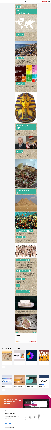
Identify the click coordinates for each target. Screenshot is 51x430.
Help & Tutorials (39, 412)
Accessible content (30, 416)
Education (35, 417)
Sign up (49, 1)
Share (17, 332)
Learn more (7, 403)
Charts (25, 416)
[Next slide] (4, 367)
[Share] (37, 6)
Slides (25, 418)
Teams (34, 418)
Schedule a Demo (39, 419)
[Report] (37, 8)
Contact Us (6, 423)
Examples (39, 415)
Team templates (30, 420)
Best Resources (39, 418)
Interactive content (30, 412)
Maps (25, 415)
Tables (25, 417)
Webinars (39, 416)
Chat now (10, 423)
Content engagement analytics (30, 418)
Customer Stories (39, 414)
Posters (25, 419)
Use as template (45, 1)
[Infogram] (3, 1)
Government (35, 415)
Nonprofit (34, 416)
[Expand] (37, 5)
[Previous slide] (2, 367)
